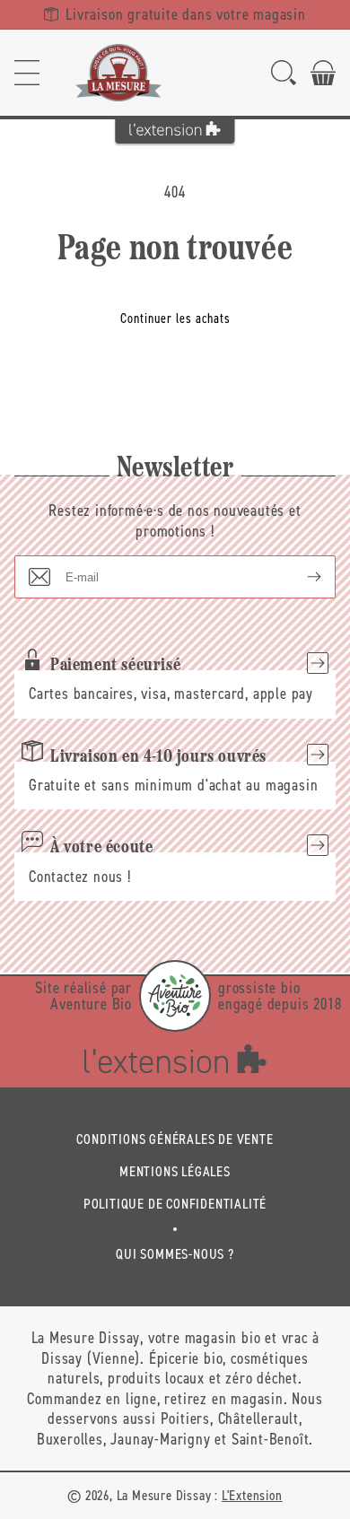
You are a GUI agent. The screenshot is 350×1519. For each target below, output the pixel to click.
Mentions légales (175, 1171)
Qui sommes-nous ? (175, 1253)
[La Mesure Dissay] (118, 72)
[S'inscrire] (299, 577)
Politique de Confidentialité (175, 1203)
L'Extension (252, 1495)
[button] (26, 73)
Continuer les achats (175, 318)
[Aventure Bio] (175, 996)
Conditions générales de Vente (174, 1139)
